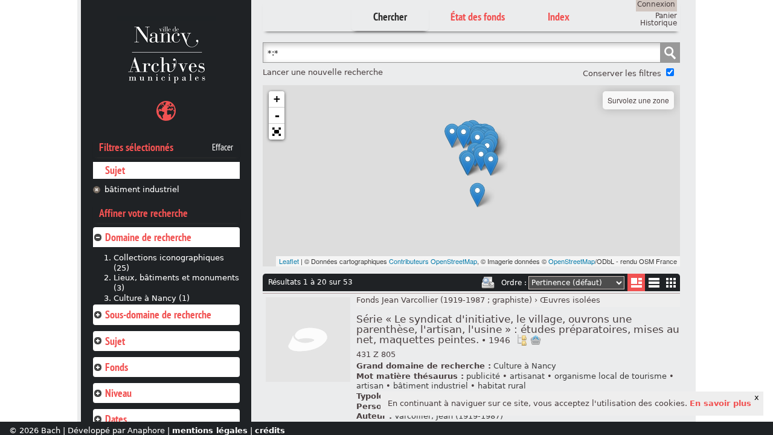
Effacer (222, 147)
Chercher (390, 17)
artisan (369, 385)
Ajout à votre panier (535, 340)
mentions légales (210, 430)
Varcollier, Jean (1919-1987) (448, 415)
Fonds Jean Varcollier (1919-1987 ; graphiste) (444, 299)
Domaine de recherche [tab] (148, 237)
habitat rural (502, 385)
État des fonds (478, 17)
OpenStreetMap (571, 261)
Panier (666, 15)
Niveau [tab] (118, 393)
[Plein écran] (276, 132)
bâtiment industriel (141, 189)
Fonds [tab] (116, 367)
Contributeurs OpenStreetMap (433, 261)
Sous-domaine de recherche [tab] (158, 314)
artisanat (527, 376)
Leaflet (289, 261)
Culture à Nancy (524, 365)
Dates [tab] (116, 419)
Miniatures (671, 282)
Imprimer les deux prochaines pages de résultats (488, 283)
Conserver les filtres (622, 73)
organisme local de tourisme (610, 376)
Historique (658, 23)
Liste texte (653, 285)
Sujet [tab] (115, 341)
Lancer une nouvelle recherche (323, 72)
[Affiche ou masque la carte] (166, 112)
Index (558, 17)
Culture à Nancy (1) (152, 298)
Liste (636, 282)
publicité (483, 376)
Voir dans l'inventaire (521, 340)
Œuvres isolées (570, 299)
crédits (270, 430)
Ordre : (514, 283)
